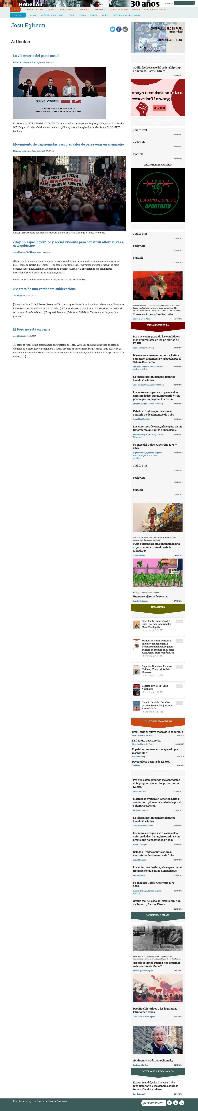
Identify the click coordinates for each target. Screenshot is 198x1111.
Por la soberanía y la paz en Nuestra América (158, 121)
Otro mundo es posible (155, 10)
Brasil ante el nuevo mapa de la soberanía (157, 732)
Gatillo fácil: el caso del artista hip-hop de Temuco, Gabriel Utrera (157, 69)
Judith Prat (140, 130)
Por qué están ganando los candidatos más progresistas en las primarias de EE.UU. (156, 340)
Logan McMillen (139, 419)
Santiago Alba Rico (140, 1065)
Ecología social (67, 10)
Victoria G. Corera (140, 366)
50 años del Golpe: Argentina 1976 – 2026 (155, 446)
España (82, 15)
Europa (93, 15)
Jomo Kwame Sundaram (143, 385)
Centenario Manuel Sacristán (158, 268)
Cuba (148, 419)
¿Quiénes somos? (153, 1103)
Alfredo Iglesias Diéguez (143, 970)
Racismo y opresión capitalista (158, 500)
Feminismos (99, 10)
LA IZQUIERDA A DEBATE (157, 915)
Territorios (17, 15)
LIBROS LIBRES (158, 607)
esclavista (139, 142)
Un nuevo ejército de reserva (150, 596)
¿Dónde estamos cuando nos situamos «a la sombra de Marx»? (157, 964)
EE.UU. (71, 15)
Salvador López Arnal (141, 319)
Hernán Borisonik (140, 601)
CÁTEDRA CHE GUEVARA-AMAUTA (158, 1071)
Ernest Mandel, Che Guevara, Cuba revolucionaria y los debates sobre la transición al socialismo (155, 1086)
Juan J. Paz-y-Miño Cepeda (144, 1016)
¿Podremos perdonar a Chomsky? (153, 1060)
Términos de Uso (76, 1101)
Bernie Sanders (139, 348)
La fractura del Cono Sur (146, 740)
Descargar (179, 621)
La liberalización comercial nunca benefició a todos (154, 378)
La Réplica (157, 772)
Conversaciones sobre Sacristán (153, 314)
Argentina (145, 455)
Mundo (105, 15)
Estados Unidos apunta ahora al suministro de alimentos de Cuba (153, 412)
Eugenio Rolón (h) (140, 452)
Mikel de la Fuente (22, 62)
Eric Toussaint (138, 756)
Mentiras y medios (119, 10)
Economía (84, 10)
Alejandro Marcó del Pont (142, 735)
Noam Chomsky (158, 1022)
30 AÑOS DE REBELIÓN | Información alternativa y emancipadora (159, 58)
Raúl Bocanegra (33, 252)
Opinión (136, 10)
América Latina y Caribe (52, 15)
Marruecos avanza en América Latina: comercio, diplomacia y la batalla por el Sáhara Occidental (157, 358)
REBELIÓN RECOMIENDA (158, 325)
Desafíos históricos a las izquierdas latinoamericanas (155, 1010)
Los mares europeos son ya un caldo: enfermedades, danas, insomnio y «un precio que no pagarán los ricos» (156, 395)
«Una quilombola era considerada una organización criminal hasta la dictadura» (156, 547)
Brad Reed (136, 765)
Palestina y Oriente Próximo (126, 15)
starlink (138, 154)
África (33, 15)
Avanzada (169, 3)
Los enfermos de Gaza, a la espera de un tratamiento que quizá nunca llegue (157, 428)
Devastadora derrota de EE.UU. (151, 761)
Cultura (52, 10)
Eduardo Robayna (140, 404)
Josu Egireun (38, 62)
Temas (15, 10)
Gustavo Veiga (139, 555)
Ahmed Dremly (139, 434)
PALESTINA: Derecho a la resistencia (158, 226)
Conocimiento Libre (34, 10)
